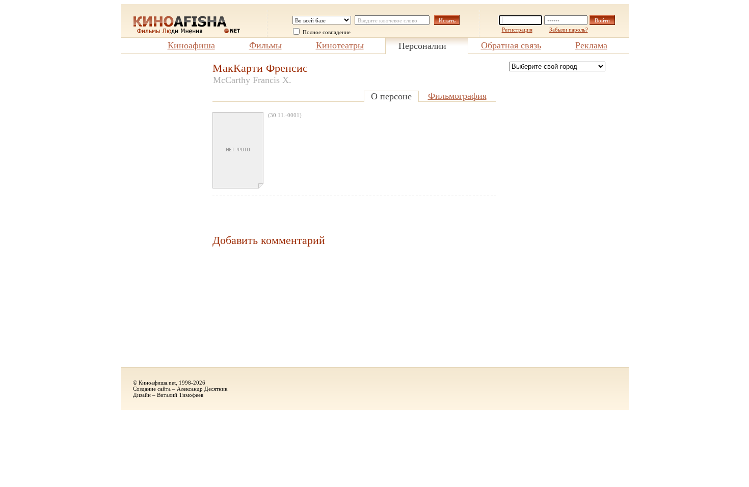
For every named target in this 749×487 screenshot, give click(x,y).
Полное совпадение (327, 32)
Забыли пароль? (568, 29)
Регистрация (517, 29)
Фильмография (457, 96)
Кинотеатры (340, 45)
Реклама (591, 45)
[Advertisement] (161, 214)
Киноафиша (191, 45)
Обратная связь (511, 45)
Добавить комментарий (268, 240)
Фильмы (265, 45)
